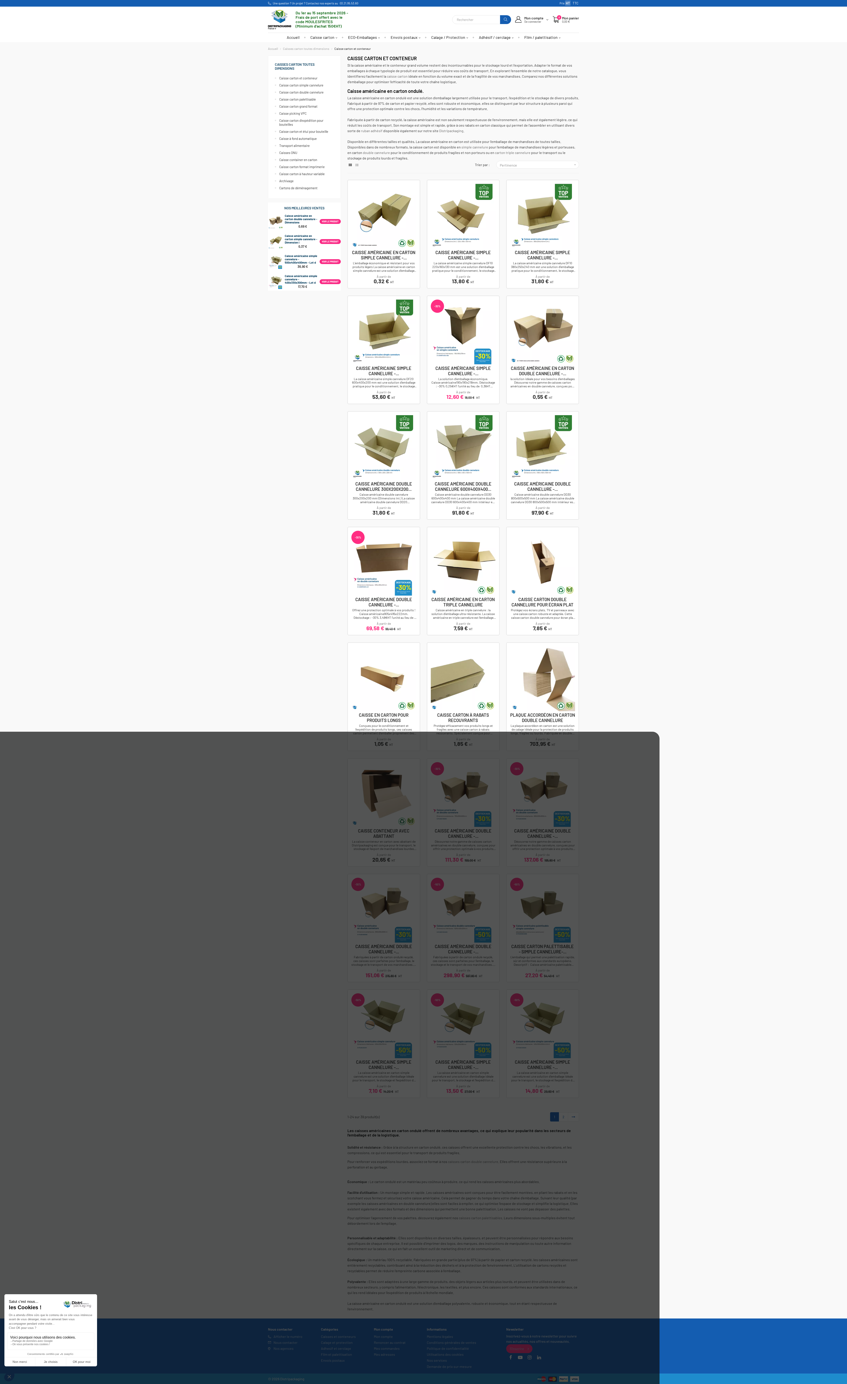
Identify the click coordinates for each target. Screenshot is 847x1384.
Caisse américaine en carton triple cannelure (463, 602)
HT (568, 3)
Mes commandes (387, 1348)
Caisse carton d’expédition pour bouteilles (301, 122)
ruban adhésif (371, 131)
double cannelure (376, 152)
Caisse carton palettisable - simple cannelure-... (542, 949)
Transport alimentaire (294, 146)
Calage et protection (337, 1342)
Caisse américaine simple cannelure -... (463, 255)
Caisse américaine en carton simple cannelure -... (383, 255)
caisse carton (397, 76)
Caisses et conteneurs (338, 1336)
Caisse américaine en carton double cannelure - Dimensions (301, 219)
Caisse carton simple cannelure (301, 85)
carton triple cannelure (512, 152)
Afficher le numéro (288, 1336)
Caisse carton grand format (298, 106)
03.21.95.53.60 (349, 3)
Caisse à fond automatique (298, 139)
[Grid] (350, 165)
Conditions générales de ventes (451, 1342)
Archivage (286, 181)
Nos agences (284, 1348)
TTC (575, 3)
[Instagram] (529, 1357)
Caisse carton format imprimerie (302, 167)
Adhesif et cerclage (336, 1348)
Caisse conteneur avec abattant (383, 833)
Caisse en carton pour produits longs (384, 717)
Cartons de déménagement (298, 188)
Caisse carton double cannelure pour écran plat (542, 602)
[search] (505, 19)
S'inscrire (517, 1348)
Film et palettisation (336, 1354)
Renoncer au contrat (390, 1342)
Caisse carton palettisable (297, 99)
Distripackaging (451, 131)
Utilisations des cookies (445, 1354)
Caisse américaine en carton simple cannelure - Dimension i (301, 239)
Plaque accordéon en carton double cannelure (542, 717)
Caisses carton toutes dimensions (295, 66)
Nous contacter (286, 1342)
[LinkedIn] (539, 1357)
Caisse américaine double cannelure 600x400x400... (463, 486)
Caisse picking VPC (293, 113)
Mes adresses (384, 1354)
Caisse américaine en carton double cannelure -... (542, 371)
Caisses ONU (288, 153)
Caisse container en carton (298, 160)
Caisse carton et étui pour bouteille (303, 131)
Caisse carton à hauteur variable (302, 174)
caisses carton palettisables (480, 1218)
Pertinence (538, 165)
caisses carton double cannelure (473, 1161)
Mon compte (383, 1336)
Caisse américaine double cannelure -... (542, 486)
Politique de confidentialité (448, 1348)
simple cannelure (474, 147)
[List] (357, 165)
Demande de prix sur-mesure (449, 1366)
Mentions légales (440, 1336)
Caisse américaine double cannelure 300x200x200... (383, 486)
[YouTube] (520, 1357)
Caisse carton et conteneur (298, 78)
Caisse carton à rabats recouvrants (463, 717)
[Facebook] (510, 1357)
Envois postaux (333, 1360)
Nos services (437, 1360)
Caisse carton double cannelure (301, 92)
